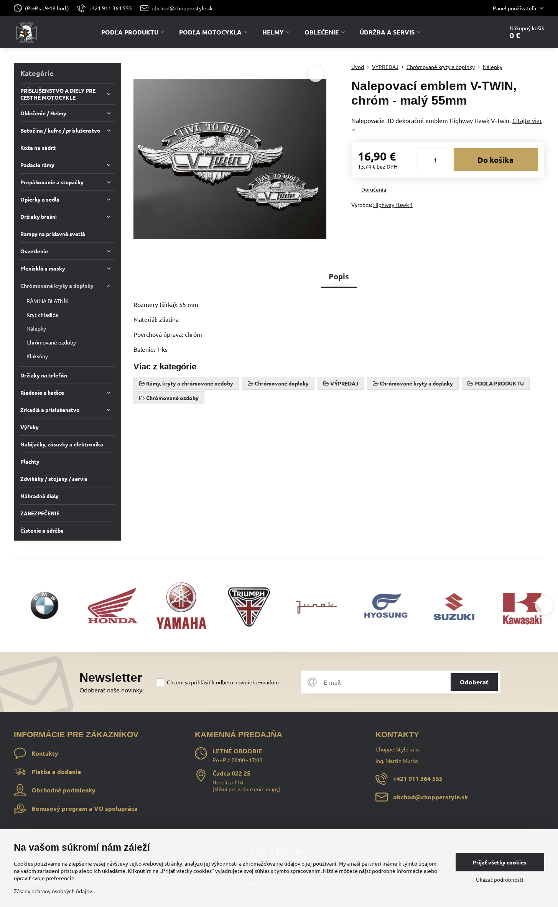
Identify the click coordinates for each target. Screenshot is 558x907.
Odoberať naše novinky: (111, 690)
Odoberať (474, 682)
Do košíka (495, 160)
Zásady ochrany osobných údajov (53, 890)
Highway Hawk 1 (393, 204)
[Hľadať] (476, 32)
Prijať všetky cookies (500, 862)
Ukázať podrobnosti (499, 879)
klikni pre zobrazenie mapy (246, 789)
